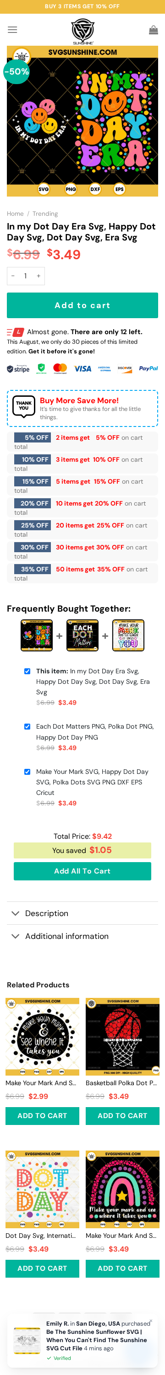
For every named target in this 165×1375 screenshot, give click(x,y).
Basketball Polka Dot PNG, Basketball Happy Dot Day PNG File (123, 1083)
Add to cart (83, 305)
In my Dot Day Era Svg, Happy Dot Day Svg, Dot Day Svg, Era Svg (93, 681)
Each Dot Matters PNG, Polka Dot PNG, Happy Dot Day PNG (95, 731)
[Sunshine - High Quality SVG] (83, 30)
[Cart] (153, 30)
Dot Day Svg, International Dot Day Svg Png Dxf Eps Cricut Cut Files (42, 1235)
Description (46, 913)
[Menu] (12, 29)
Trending (45, 214)
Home (15, 214)
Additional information (67, 936)
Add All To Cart (82, 871)
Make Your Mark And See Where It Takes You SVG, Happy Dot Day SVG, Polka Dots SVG (123, 1235)
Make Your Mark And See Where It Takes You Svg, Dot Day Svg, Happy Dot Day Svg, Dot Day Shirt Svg (42, 1083)
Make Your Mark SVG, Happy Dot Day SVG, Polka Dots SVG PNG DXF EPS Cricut (92, 782)
